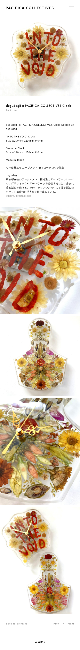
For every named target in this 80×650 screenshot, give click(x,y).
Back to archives (16, 623)
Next (71, 623)
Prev (56, 623)
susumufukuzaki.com (19, 195)
